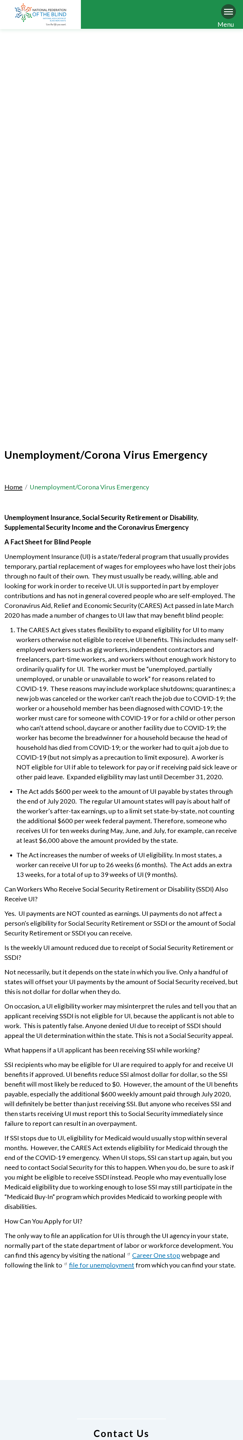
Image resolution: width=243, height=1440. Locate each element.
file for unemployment (101, 1265)
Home (13, 487)
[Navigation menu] (228, 11)
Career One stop (156, 1255)
